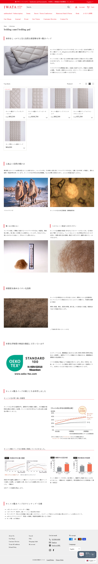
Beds (77, 13)
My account (32, 544)
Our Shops (7, 19)
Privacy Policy (60, 560)
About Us (11, 536)
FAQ (30, 539)
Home (5, 26)
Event (26, 19)
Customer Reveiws (50, 19)
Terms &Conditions (14, 544)
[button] (90, 560)
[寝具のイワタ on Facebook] (53, 550)
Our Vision (36, 19)
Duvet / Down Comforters (43, 13)
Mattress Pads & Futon (64, 13)
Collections (12, 26)
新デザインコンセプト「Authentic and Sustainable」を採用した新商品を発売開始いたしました (44, 2)
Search (31, 536)
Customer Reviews (14, 541)
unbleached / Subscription (13, 13)
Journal (17, 19)
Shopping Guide (33, 541)
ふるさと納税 (87, 13)
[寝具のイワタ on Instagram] (50, 550)
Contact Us (64, 19)
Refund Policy (12, 547)
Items (28, 13)
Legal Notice (50, 560)
